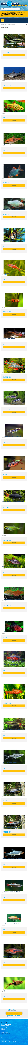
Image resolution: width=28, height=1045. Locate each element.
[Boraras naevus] (14, 303)
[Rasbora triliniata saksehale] (14, 759)
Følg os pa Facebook (13, 1015)
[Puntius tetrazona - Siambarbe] (14, 238)
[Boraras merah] (14, 270)
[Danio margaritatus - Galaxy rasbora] (14, 368)
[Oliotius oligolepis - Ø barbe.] (14, 564)
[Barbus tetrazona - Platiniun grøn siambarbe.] (14, 206)
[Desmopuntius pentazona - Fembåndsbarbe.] (14, 466)
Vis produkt (14, 55)
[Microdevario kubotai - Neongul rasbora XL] (14, 531)
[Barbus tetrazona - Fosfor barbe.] (14, 174)
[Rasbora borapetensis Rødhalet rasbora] (14, 727)
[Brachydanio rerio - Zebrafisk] (14, 401)
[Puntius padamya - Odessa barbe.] (14, 661)
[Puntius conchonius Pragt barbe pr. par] (14, 596)
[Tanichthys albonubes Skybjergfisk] (14, 888)
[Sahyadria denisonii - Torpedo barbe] (14, 792)
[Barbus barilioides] (14, 141)
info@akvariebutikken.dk (9, 1031)
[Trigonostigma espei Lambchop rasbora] (14, 953)
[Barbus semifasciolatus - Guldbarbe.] (14, 109)
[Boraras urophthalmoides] (14, 335)
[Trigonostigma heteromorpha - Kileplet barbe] (14, 986)
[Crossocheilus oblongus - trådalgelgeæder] (14, 43)
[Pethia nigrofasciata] (14, 629)
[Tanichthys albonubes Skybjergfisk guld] (14, 921)
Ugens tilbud (11, 1009)
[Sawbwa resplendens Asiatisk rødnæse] (14, 856)
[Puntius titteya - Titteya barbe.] (14, 694)
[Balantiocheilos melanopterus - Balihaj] (14, 76)
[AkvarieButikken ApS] (14, 4)
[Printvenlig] (26, 24)
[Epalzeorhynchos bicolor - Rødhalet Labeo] (14, 498)
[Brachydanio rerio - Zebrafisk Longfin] (14, 433)
